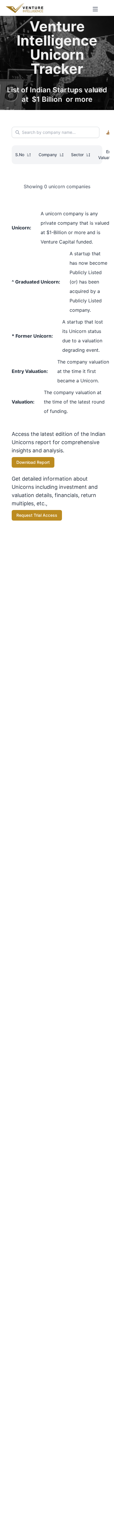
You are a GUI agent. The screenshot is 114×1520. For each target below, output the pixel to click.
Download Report (33, 462)
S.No (19, 154)
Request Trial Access (36, 515)
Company (48, 154)
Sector (77, 154)
